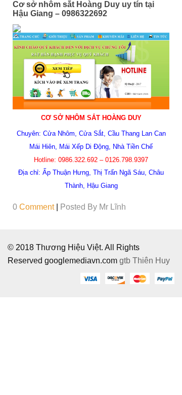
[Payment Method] (90, 278)
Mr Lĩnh (112, 207)
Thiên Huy (151, 260)
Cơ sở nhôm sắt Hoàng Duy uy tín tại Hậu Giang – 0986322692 (83, 9)
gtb (125, 260)
